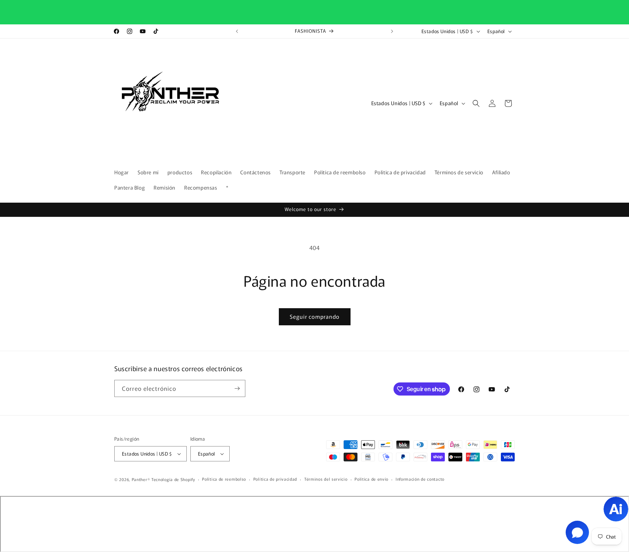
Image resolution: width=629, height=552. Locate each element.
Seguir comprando (315, 316)
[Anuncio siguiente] (392, 31)
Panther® (141, 479)
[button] (476, 103)
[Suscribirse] (237, 388)
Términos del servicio (326, 479)
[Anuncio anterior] (237, 31)
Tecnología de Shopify (173, 479)
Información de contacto (420, 479)
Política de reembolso (224, 479)
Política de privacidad (275, 479)
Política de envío (371, 479)
